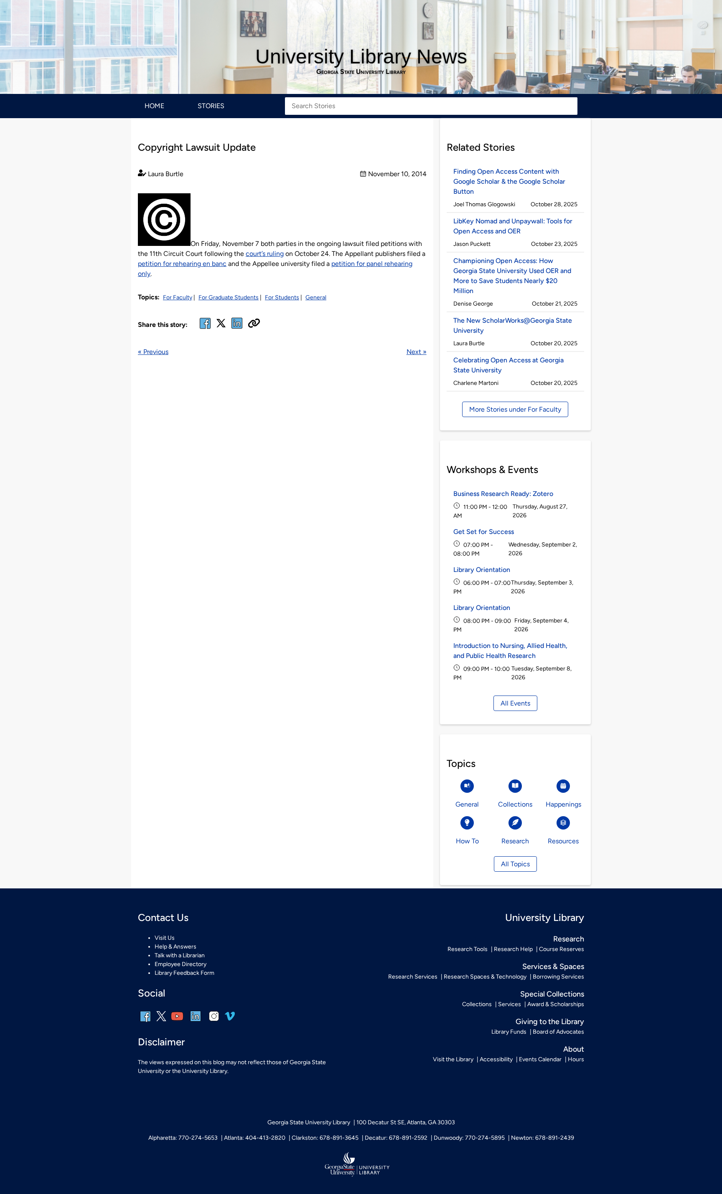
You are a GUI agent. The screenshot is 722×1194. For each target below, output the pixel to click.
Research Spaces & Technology (485, 976)
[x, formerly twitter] (221, 326)
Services (509, 1004)
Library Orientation (481, 570)
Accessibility (496, 1059)
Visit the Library (453, 1059)
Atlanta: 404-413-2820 (254, 1137)
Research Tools (467, 949)
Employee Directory (180, 964)
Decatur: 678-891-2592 (396, 1137)
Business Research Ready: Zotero (503, 494)
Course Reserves (561, 949)
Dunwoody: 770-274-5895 (469, 1137)
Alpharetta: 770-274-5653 (183, 1137)
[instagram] (213, 1021)
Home (154, 106)
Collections (477, 1004)
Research (568, 939)
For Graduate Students (228, 297)
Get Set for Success (483, 532)
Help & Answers (175, 946)
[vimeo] (230, 1019)
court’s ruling (265, 254)
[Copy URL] (254, 324)
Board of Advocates (558, 1031)
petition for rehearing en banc (182, 264)
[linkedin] (195, 1021)
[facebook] (205, 328)
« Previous (153, 352)
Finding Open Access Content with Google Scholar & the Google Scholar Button (509, 181)
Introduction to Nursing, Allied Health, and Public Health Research (510, 651)
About (573, 1049)
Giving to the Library (550, 1021)
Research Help (513, 949)
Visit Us (165, 937)
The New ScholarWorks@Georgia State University (512, 325)
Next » (417, 352)
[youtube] (177, 1021)
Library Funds (508, 1031)
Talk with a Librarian (180, 955)
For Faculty (177, 297)
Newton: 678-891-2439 (542, 1137)
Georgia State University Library (361, 72)
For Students (282, 297)
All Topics (515, 864)
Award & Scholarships (555, 1004)
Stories (211, 106)
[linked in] (236, 328)
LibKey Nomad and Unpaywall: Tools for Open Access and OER (512, 226)
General (315, 297)
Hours (576, 1059)
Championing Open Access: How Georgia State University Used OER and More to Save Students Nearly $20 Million (512, 276)
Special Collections (552, 994)
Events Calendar (540, 1059)
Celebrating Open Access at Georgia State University (508, 365)
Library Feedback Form (184, 972)
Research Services (412, 976)
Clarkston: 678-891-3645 (325, 1137)
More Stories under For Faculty (515, 409)
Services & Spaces (553, 966)
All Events (515, 703)
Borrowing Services (558, 976)
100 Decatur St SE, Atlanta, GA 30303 (405, 1122)
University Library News (361, 57)
